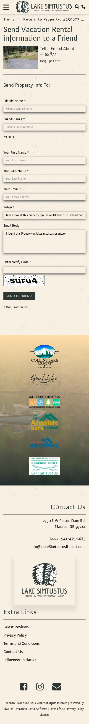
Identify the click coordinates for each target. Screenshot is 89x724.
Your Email (12, 189)
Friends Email (14, 119)
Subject (8, 207)
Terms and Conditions (21, 643)
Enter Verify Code (17, 262)
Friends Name (14, 101)
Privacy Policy (15, 635)
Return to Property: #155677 (51, 19)
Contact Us (13, 651)
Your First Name (16, 152)
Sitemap (44, 714)
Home (9, 19)
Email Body (11, 225)
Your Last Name (16, 171)
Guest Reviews (16, 627)
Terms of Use (57, 709)
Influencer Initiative (20, 659)
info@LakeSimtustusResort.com (58, 546)
